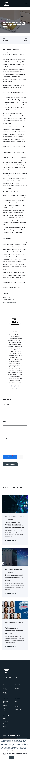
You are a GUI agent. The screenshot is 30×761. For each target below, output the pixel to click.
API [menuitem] (4, 708)
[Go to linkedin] (13, 388)
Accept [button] (11, 757)
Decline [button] (18, 757)
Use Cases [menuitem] (17, 706)
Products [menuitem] (17, 685)
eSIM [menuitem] (4, 710)
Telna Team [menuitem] (5, 721)
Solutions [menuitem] (6, 685)
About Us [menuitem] (5, 718)
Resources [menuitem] (18, 698)
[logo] (6, 671)
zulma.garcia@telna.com (9, 302)
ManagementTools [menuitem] (6, 702)
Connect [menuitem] (17, 688)
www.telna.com (7, 234)
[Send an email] (11, 386)
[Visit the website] (15, 386)
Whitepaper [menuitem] (17, 704)
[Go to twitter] (17, 388)
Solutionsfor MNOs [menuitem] (5, 689)
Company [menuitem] (6, 715)
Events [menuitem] (4, 726)
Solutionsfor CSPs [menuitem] (5, 693)
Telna (4, 17)
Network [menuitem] (5, 705)
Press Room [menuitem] (18, 709)
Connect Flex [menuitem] (18, 691)
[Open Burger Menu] (26, 3)
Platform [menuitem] (5, 698)
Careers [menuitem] (5, 723)
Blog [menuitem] (16, 701)
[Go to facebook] (19, 386)
